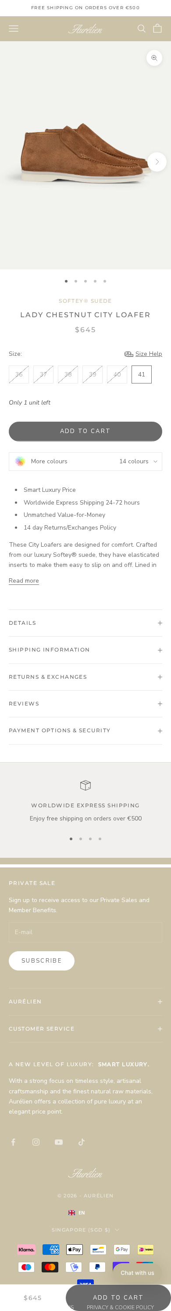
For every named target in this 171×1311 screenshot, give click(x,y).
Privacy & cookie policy (120, 1307)
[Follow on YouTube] (58, 1142)
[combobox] (85, 1212)
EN (81, 1213)
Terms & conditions (45, 1307)
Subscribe (41, 961)
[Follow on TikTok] (81, 1142)
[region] (85, 802)
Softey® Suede (85, 300)
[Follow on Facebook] (13, 1142)
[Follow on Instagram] (36, 1142)
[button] (137, 1272)
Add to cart (85, 431)
